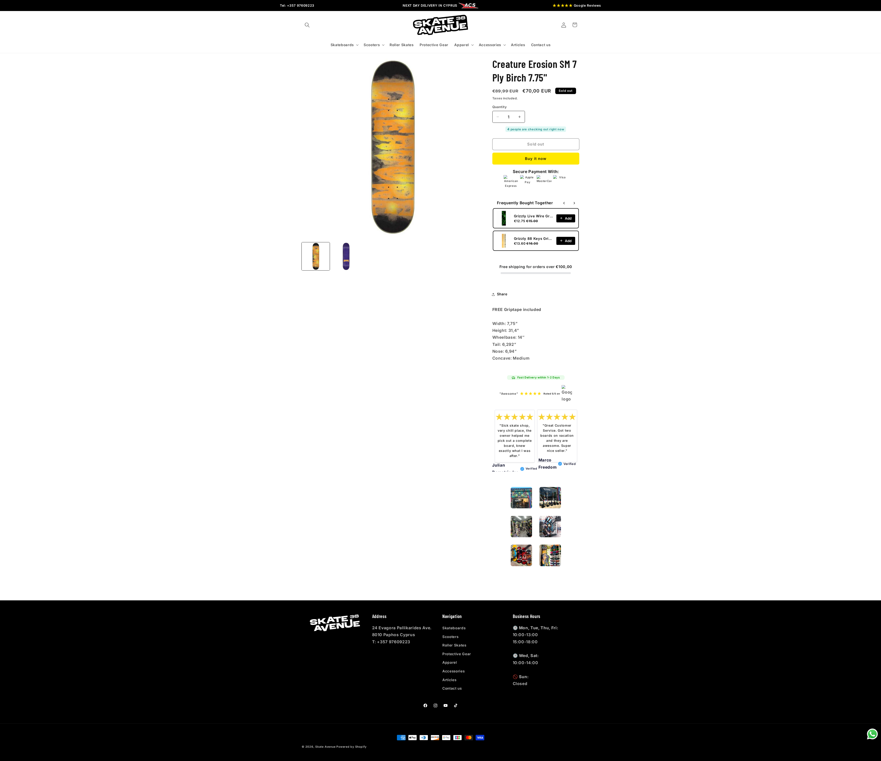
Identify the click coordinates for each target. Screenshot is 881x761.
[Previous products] (564, 203)
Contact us (452, 688)
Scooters (450, 637)
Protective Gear (456, 654)
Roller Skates (454, 645)
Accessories (453, 671)
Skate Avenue (325, 746)
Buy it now (535, 158)
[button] (307, 24)
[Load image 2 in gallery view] (346, 256)
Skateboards (454, 628)
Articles (449, 680)
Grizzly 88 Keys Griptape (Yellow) (534, 238)
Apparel (449, 662)
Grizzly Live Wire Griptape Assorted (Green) (534, 216)
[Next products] (574, 203)
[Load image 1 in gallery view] (316, 256)
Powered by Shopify (351, 746)
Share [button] (502, 294)
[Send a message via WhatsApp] (872, 734)
